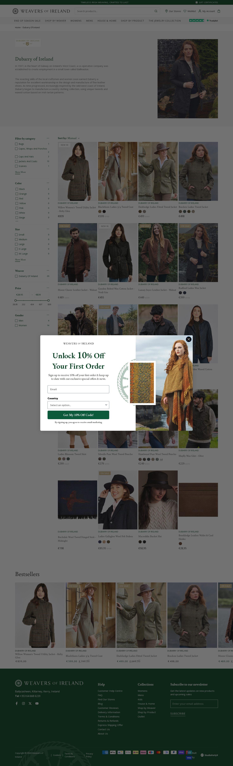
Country (53, 398)
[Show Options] (106, 405)
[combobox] (77, 405)
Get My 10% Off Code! (78, 415)
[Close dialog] (188, 339)
